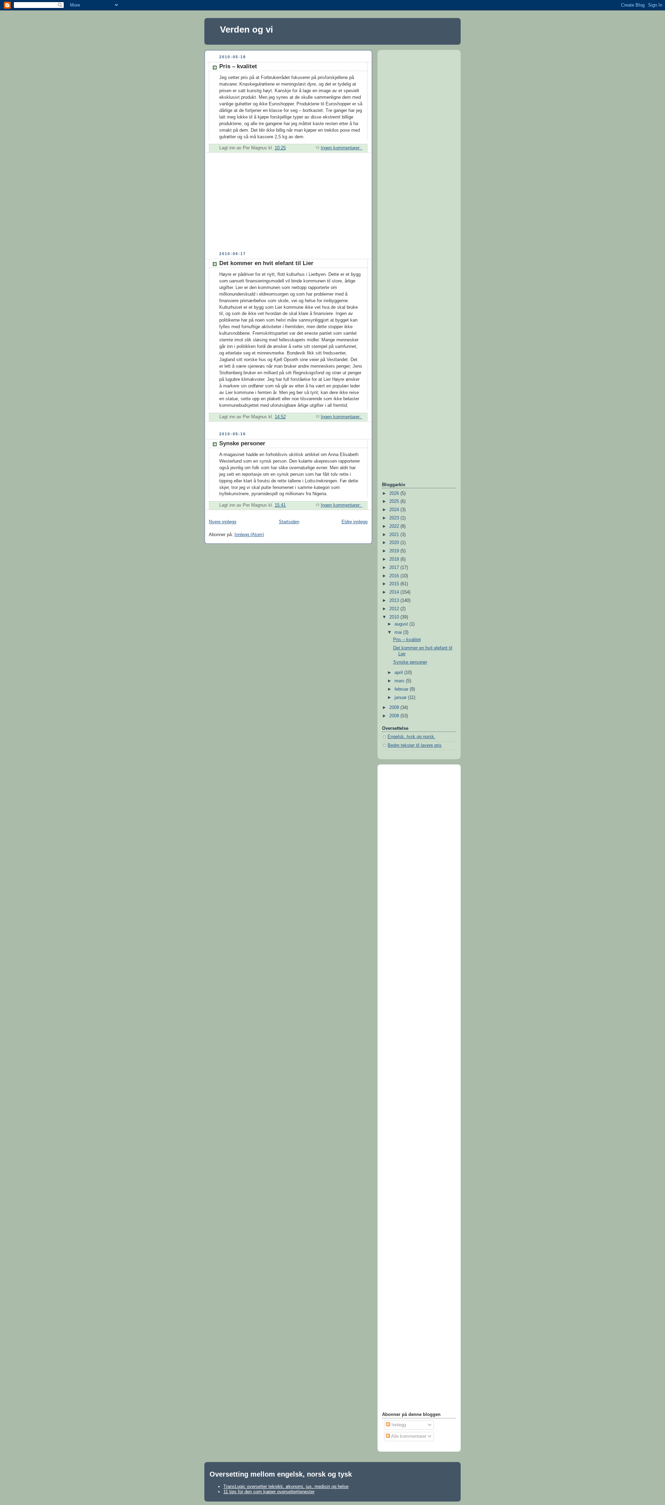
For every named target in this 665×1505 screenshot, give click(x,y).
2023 (394, 518)
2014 (394, 592)
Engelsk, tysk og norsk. (411, 736)
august (401, 624)
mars (400, 681)
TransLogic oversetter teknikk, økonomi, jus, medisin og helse (285, 1486)
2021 (394, 534)
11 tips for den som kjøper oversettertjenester (268, 1491)
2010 (394, 617)
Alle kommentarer (408, 1436)
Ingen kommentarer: (341, 148)
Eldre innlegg (354, 521)
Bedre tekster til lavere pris (415, 745)
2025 (394, 501)
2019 (394, 551)
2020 (394, 542)
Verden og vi (246, 29)
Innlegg (398, 1425)
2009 (394, 707)
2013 (394, 600)
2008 (394, 716)
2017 (394, 567)
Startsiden (289, 521)
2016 (394, 576)
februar (402, 689)
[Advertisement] (256, 204)
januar (401, 697)
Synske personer (242, 443)
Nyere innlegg (222, 521)
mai (398, 632)
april (399, 672)
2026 (394, 493)
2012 (394, 608)
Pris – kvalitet (238, 66)
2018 (394, 559)
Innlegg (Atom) (249, 534)
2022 (394, 526)
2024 (394, 509)
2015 (394, 583)
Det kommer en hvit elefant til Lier (266, 263)
